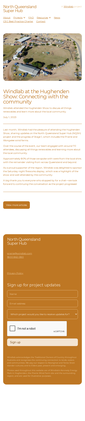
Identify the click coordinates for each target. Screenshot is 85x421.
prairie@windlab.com (19, 253)
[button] (19, 18)
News (57, 17)
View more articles (16, 204)
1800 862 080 (15, 256)
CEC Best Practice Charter (18, 21)
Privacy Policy (15, 273)
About (6, 17)
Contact (40, 21)
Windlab (68, 6)
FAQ (31, 17)
